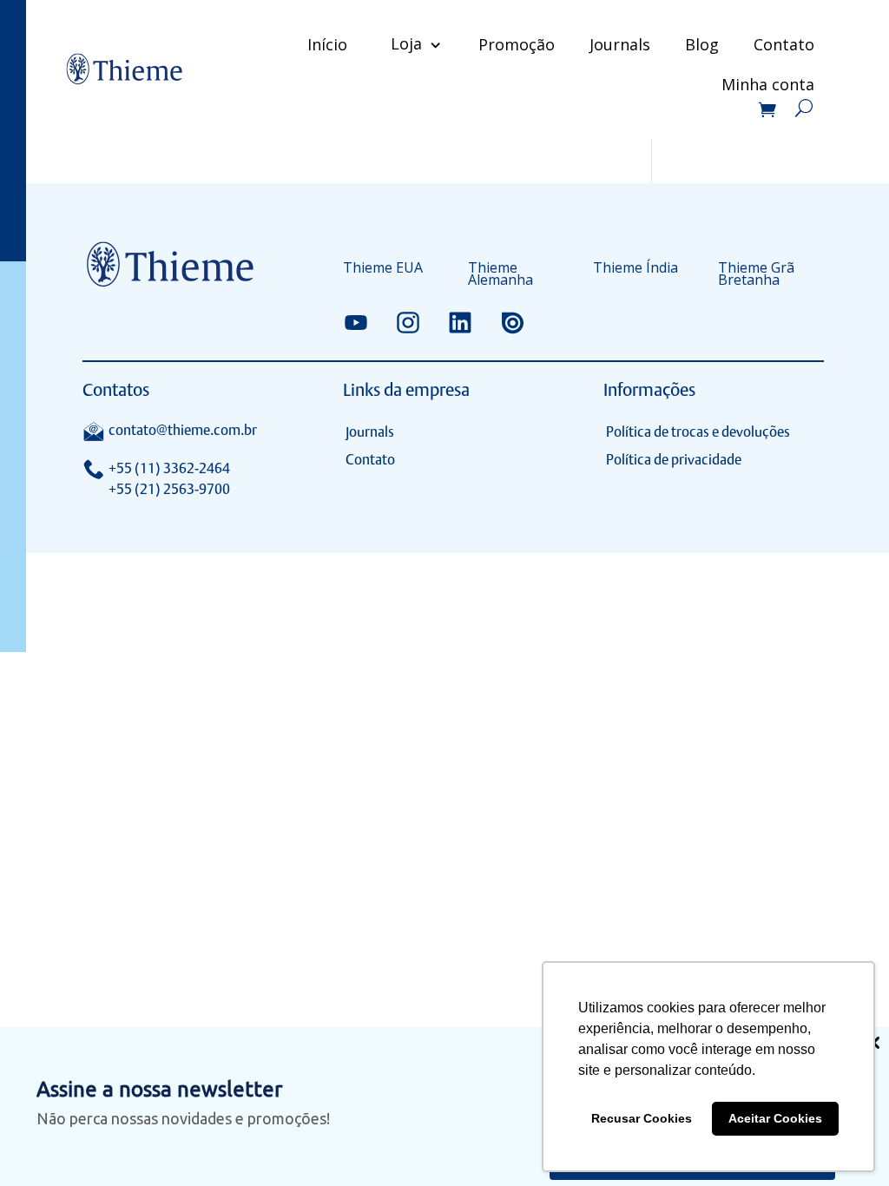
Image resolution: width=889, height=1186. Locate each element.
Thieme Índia (635, 269)
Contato (784, 44)
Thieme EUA (383, 269)
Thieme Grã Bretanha (756, 275)
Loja (406, 43)
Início (327, 44)
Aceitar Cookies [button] (775, 1118)
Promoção (516, 44)
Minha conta (767, 86)
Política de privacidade (673, 459)
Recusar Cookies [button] (641, 1118)
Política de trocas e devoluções (698, 432)
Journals (619, 44)
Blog (702, 44)
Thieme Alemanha (500, 275)
